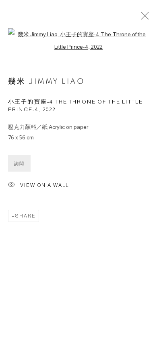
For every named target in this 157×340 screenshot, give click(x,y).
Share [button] (25, 216)
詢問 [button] (19, 163)
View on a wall (44, 185)
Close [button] (143, 18)
